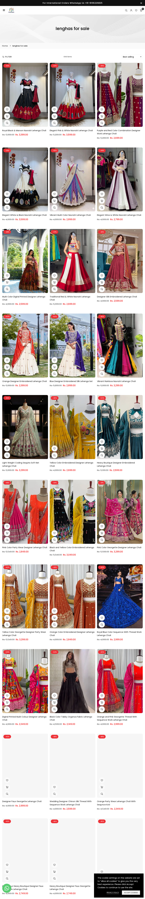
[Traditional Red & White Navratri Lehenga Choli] (72, 261)
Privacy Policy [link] (113, 892)
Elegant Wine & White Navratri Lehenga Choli (119, 215)
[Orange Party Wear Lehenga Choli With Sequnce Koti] (120, 766)
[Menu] (3, 10)
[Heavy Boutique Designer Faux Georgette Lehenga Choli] (72, 850)
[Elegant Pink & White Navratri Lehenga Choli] (72, 95)
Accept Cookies (131, 892)
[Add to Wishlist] (7, 109)
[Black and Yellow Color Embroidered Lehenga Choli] (72, 512)
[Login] (131, 10)
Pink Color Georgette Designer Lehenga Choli (119, 547)
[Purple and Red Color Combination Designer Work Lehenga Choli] (120, 95)
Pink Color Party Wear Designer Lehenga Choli (24, 547)
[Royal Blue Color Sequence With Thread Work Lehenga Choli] (120, 596)
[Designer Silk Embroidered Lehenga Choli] (120, 261)
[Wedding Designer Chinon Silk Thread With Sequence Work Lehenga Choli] (72, 766)
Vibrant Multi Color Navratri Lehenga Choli (70, 215)
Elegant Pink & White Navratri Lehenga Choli (71, 130)
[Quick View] (7, 123)
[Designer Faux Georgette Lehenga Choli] (25, 766)
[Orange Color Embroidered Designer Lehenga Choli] (72, 596)
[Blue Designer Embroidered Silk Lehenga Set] (72, 346)
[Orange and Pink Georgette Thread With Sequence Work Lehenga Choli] (120, 681)
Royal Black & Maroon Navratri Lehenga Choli (24, 130)
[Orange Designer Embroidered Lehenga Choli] (25, 346)
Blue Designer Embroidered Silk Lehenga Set (71, 381)
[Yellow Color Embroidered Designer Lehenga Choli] (72, 427)
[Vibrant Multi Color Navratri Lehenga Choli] (72, 179)
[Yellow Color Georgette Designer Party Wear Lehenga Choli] (25, 596)
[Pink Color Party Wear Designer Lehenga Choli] (25, 512)
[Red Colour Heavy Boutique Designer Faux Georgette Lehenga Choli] (25, 850)
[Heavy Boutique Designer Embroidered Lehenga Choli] (120, 427)
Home (5, 45)
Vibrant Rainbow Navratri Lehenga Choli (116, 381)
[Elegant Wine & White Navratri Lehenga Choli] (120, 179)
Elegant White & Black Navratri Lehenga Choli (24, 215)
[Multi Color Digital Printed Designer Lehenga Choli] (25, 261)
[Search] (126, 10)
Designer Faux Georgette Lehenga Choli (21, 801)
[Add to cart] (7, 116)
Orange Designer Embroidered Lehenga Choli (24, 381)
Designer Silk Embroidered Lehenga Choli (117, 296)
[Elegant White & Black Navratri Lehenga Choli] (25, 179)
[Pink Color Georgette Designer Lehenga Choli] (120, 512)
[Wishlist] (136, 10)
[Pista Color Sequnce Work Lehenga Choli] (120, 850)
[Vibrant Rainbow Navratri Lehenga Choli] (120, 346)
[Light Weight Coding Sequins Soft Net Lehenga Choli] (25, 427)
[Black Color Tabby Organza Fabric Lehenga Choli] (72, 681)
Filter (8, 56)
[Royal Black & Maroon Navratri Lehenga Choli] (25, 95)
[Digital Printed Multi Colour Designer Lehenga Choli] (25, 681)
